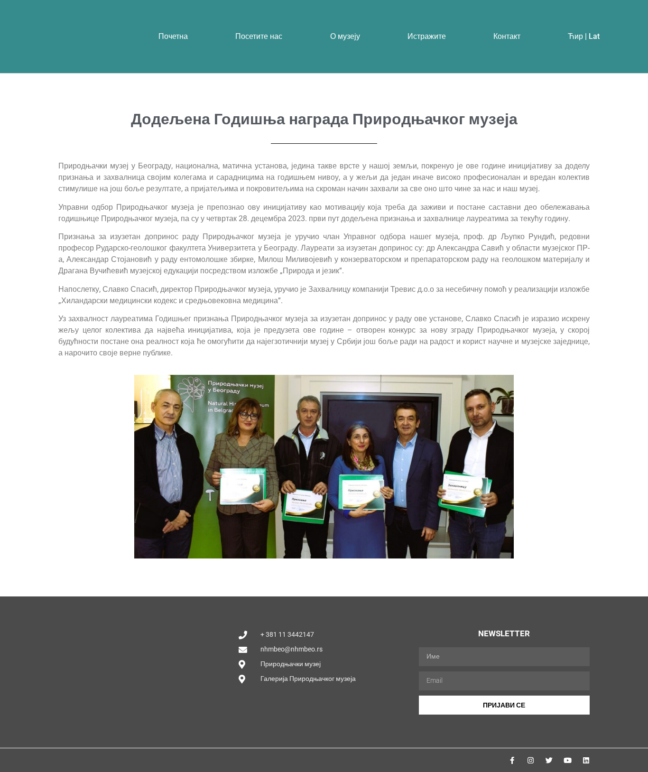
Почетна (173, 36)
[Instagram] (530, 760)
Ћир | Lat (584, 36)
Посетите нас (258, 36)
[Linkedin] (586, 760)
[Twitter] (549, 760)
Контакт (506, 36)
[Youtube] (567, 760)
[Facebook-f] (512, 760)
